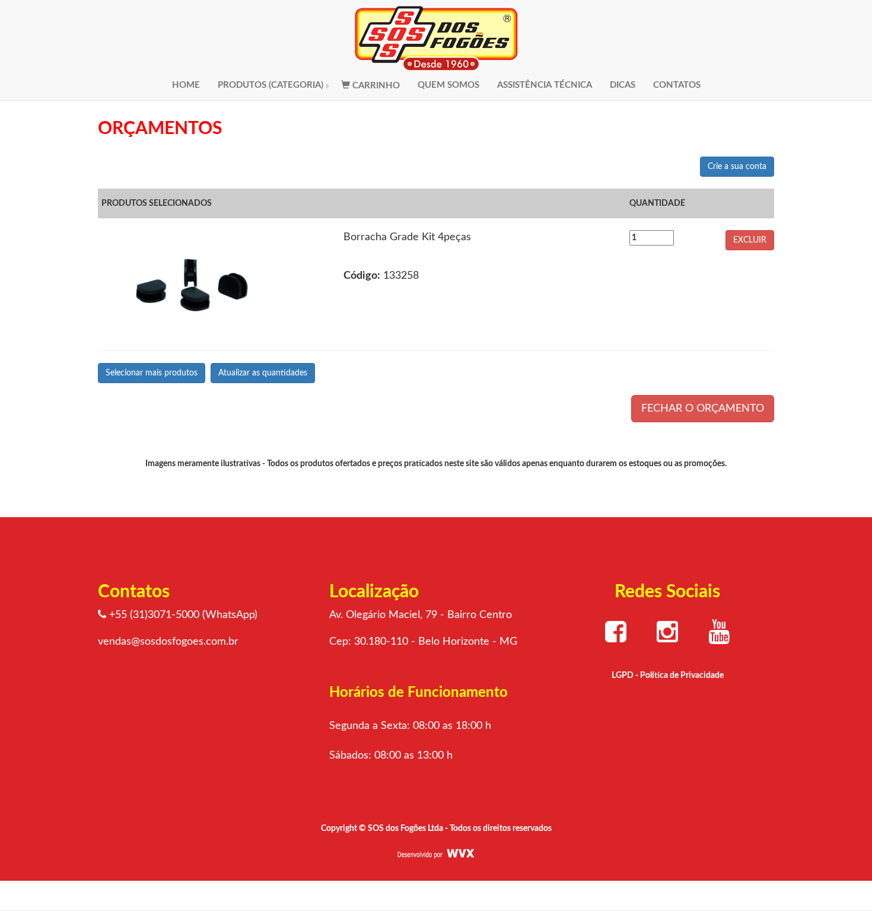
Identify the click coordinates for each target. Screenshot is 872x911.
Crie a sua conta (737, 167)
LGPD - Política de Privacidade (668, 675)
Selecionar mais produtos (152, 373)
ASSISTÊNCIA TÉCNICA (544, 85)
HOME (186, 85)
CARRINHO (375, 85)
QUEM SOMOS (448, 85)
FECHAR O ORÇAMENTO (702, 408)
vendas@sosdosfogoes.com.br (168, 641)
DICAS (622, 85)
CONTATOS (677, 85)
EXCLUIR (749, 240)
